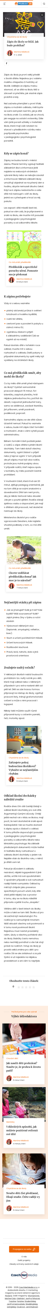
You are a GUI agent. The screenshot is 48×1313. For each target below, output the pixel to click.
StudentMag (30, 1301)
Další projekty (24, 1260)
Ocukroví (21, 1307)
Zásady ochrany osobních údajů (24, 1264)
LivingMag (11, 1307)
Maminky (10, 1122)
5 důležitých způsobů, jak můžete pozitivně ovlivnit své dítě (22, 1130)
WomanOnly (33, 1295)
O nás (24, 1256)
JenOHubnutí (32, 1307)
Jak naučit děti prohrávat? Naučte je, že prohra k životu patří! (23, 1067)
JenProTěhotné (32, 1298)
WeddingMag (32, 1304)
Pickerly (8, 1295)
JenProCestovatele (16, 1304)
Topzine (12, 1301)
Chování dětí (12, 1058)
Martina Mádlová (21, 52)
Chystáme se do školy (17, 37)
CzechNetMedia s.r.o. (28, 1287)
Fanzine (20, 1301)
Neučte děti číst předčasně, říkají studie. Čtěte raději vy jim (23, 1197)
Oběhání (21, 1298)
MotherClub (10, 1298)
